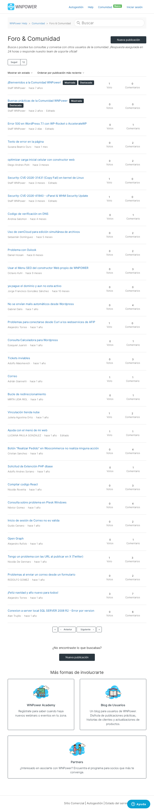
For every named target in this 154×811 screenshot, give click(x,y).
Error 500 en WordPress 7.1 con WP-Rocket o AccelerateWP (47, 123)
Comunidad (105, 7)
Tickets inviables (19, 358)
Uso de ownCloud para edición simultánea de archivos (44, 232)
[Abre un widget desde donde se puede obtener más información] (138, 804)
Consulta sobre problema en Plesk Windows (37, 502)
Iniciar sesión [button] (135, 7)
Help (91, 7)
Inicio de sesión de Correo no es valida (33, 520)
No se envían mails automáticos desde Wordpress (41, 304)
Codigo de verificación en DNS (28, 214)
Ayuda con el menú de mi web (27, 430)
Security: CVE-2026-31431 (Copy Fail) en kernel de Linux (46, 177)
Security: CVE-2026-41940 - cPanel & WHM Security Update (48, 195)
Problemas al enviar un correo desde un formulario (41, 574)
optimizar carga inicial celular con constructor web (41, 159)
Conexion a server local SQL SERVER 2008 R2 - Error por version (51, 610)
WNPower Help (18, 23)
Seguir (14, 62)
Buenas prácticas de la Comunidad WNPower (38, 100)
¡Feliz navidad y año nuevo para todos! (33, 592)
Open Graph (16, 538)
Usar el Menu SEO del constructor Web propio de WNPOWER (48, 268)
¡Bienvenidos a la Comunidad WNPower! (34, 82)
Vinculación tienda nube (24, 412)
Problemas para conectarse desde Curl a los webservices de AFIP (51, 322)
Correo (12, 376)
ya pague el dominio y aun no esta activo (34, 286)
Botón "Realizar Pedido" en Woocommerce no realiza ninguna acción (53, 448)
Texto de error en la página (26, 141)
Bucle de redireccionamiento (27, 394)
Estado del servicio (118, 803)
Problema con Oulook (22, 250)
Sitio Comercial (74, 803)
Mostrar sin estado (19, 72)
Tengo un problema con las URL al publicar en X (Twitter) (45, 556)
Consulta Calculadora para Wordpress (33, 340)
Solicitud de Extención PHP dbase (30, 466)
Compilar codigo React (23, 484)
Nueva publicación (128, 39)
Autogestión (76, 7)
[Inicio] (22, 6)
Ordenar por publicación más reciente (59, 72)
